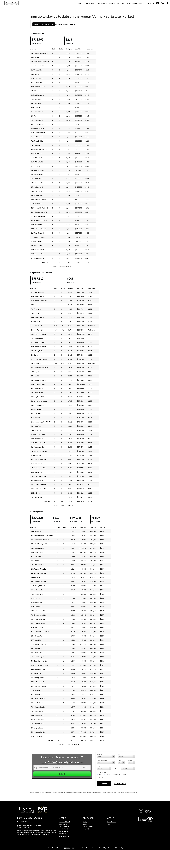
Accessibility (80, 848)
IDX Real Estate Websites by (55, 848)
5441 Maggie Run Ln (38, 732)
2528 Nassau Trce (37, 711)
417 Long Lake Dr (37, 556)
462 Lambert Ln (36, 418)
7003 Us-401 (35, 107)
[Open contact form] (157, 3)
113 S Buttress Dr (37, 455)
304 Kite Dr (35, 91)
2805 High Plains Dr (37, 715)
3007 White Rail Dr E (38, 191)
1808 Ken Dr (35, 74)
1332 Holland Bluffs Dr (39, 384)
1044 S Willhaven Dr (38, 405)
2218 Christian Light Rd (39, 544)
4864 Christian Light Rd (39, 212)
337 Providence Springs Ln (40, 61)
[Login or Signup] (168, 3)
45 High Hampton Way (38, 573)
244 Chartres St (36, 99)
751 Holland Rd (36, 363)
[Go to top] (165, 837)
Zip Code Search (64, 826)
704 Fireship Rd (36, 313)
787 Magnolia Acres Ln (38, 719)
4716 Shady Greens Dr (38, 459)
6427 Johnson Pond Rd (38, 686)
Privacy (94, 848)
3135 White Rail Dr (37, 162)
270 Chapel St (35, 690)
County (99, 754)
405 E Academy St (37, 409)
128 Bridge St (35, 598)
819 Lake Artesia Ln (37, 258)
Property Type (101, 772)
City (119, 754)
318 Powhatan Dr (37, 673)
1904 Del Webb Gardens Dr (40, 665)
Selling (85, 824)
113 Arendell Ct (36, 70)
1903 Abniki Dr (36, 531)
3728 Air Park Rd (36, 183)
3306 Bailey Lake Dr (38, 548)
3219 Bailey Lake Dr (38, 388)
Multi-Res (101, 778)
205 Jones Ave (36, 426)
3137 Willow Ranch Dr (38, 443)
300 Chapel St (35, 372)
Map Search (63, 824)
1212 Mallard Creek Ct (39, 292)
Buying (85, 822)
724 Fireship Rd (36, 309)
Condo (107, 774)
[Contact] (164, 833)
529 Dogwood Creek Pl (39, 359)
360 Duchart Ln (36, 430)
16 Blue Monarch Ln (37, 95)
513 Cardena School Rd (39, 300)
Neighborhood (102, 760)
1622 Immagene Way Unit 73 (40, 422)
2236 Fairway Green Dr (39, 229)
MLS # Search (63, 831)
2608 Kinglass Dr (36, 606)
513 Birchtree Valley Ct (39, 434)
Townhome (116, 774)
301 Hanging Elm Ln (37, 724)
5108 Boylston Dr (37, 627)
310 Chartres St (36, 204)
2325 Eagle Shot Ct (37, 397)
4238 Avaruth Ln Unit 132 (39, 208)
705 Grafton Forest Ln (38, 468)
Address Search (64, 836)
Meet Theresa (111, 822)
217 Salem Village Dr (38, 216)
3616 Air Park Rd (36, 330)
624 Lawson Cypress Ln (39, 401)
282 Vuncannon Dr (37, 480)
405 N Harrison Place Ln (39, 149)
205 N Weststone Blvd (38, 476)
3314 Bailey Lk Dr (37, 351)
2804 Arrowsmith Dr (38, 305)
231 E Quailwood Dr (38, 195)
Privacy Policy (119, 848)
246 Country (35, 560)
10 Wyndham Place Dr (38, 569)
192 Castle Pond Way (38, 698)
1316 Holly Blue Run (38, 703)
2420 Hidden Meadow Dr (39, 367)
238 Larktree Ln (36, 648)
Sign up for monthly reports (43, 24)
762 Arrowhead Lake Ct (39, 451)
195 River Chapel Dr (37, 245)
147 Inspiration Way (37, 254)
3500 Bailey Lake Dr (38, 586)
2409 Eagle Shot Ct (37, 296)
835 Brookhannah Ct (38, 619)
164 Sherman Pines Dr (38, 174)
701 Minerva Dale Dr (38, 707)
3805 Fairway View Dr (38, 334)
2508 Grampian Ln (37, 594)
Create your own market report (67, 24)
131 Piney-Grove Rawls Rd (40, 540)
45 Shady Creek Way (38, 669)
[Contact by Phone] (162, 3)
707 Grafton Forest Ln (38, 611)
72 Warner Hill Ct (37, 141)
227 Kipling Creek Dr (38, 237)
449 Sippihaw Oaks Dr (38, 346)
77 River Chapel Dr (37, 241)
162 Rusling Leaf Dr (37, 170)
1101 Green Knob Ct (38, 133)
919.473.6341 (24, 821)
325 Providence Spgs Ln (39, 644)
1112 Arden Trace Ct (38, 342)
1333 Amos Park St (37, 250)
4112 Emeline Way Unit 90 (40, 632)
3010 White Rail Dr (37, 565)
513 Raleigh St (36, 321)
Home (100, 774)
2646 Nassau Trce (37, 120)
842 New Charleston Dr (39, 220)
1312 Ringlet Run (36, 636)
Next (68, 266)
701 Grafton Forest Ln (38, 615)
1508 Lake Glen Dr (37, 187)
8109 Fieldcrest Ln (37, 78)
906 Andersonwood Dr (38, 380)
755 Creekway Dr (37, 112)
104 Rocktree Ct (36, 116)
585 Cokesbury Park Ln (39, 661)
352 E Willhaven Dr (37, 137)
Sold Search (63, 833)
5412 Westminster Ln (38, 413)
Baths (130, 760)
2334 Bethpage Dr (37, 438)
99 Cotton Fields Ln (37, 124)
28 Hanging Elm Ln (37, 728)
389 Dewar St (35, 355)
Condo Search (63, 829)
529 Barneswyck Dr (37, 128)
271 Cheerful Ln (36, 694)
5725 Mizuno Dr (36, 82)
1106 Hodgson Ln (37, 736)
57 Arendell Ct (36, 640)
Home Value (86, 829)
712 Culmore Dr (36, 464)
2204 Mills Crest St (37, 682)
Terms (88, 848)
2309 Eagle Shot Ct (37, 317)
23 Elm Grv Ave (36, 493)
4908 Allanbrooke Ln (38, 87)
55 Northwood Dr (37, 590)
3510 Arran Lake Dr (37, 66)
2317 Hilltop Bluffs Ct (38, 485)
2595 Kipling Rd (36, 497)
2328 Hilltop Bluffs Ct (38, 489)
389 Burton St (35, 145)
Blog (108, 824)
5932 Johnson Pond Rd (38, 199)
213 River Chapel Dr (37, 233)
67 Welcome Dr (36, 153)
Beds (119, 760)
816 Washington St (37, 447)
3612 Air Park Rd (36, 326)
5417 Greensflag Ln (37, 657)
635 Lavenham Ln (36, 179)
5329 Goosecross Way (38, 581)
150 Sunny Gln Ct (36, 577)
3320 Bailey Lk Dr (37, 338)
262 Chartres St (36, 103)
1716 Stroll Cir (36, 166)
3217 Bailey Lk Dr (37, 392)
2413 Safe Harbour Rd (38, 623)
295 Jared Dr (35, 376)
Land (124, 774)
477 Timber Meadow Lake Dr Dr (42, 535)
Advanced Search (120, 783)
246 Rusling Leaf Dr (37, 678)
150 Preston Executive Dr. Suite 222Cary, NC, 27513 (30, 826)
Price (98, 766)
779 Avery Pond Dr (37, 602)
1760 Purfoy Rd (36, 652)
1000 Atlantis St (36, 224)
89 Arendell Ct (36, 57)
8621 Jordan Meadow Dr (39, 53)
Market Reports (88, 826)
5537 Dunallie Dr (36, 472)
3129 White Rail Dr (37, 158)
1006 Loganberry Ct (38, 552)
